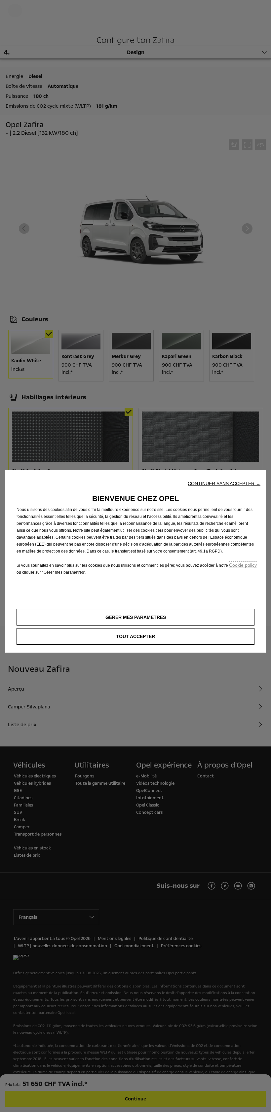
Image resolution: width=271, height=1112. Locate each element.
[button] (224, 483)
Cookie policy (243, 565)
